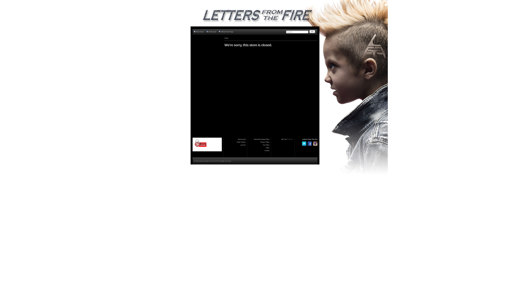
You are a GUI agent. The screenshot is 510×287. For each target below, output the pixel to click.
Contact (266, 150)
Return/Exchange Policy (261, 139)
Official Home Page (227, 32)
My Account (212, 32)
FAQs (267, 148)
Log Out (243, 145)
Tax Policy (266, 145)
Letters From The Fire (309, 139)
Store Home (200, 32)
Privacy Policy (264, 142)
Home (226, 38)
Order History (241, 142)
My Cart (284, 139)
